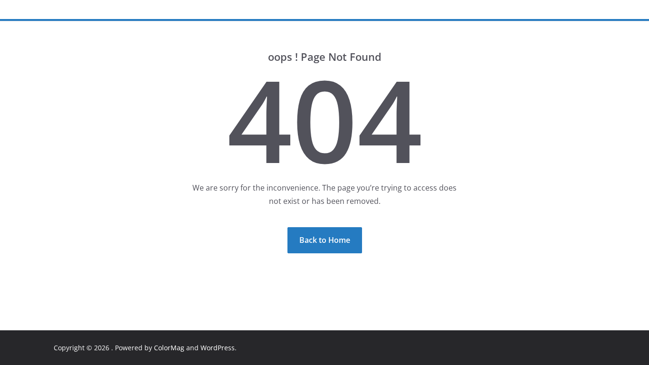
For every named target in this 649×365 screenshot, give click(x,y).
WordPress (217, 347)
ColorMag (169, 347)
